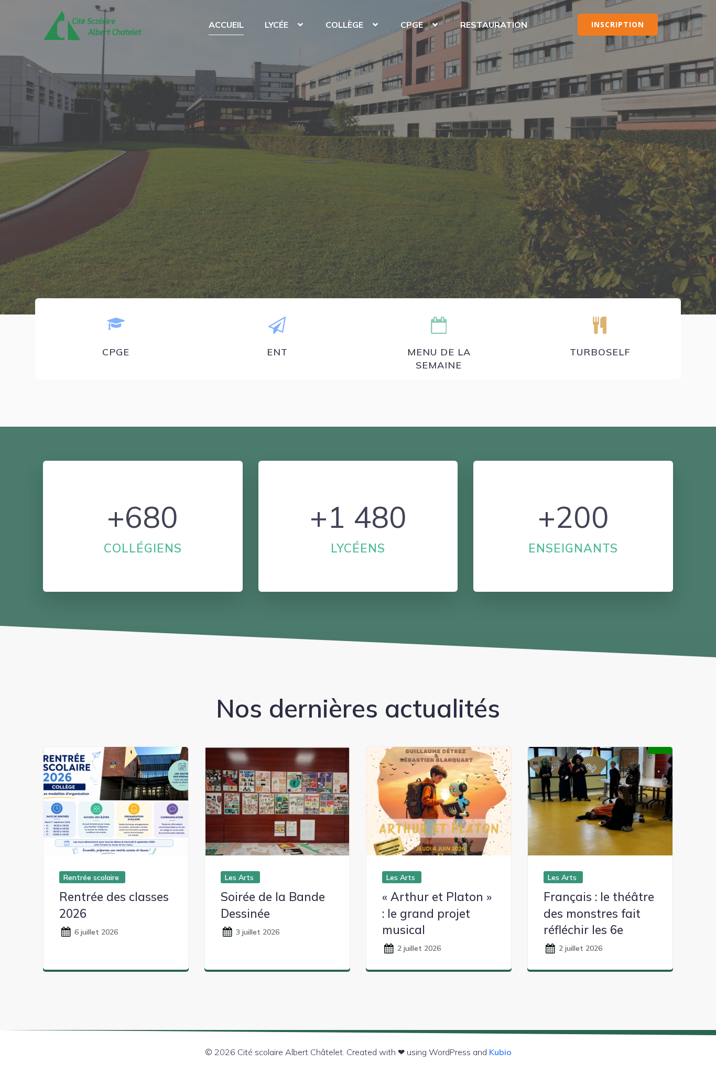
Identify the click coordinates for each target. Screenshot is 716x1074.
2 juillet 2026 (419, 948)
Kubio (500, 1052)
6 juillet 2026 (96, 932)
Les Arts (239, 877)
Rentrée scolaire (91, 877)
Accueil (226, 24)
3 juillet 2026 (257, 932)
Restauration (493, 24)
